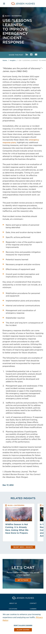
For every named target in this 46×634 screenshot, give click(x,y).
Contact (33, 603)
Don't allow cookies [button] (23, 625)
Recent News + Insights (23, 547)
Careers (33, 609)
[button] (23, 629)
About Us (13, 603)
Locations (13, 609)
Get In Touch (23, 580)
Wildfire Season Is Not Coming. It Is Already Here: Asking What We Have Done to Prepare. (16, 528)
